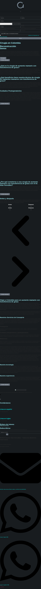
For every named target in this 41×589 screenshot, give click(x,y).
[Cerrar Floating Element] (3, 586)
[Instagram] (20, 396)
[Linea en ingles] (1, 415)
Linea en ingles (5, 418)
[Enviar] (7, 434)
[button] (20, 11)
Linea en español (6, 409)
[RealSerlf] (20, 399)
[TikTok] (20, 394)
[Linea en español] (1, 406)
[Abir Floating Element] (1, 587)
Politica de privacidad (4, 425)
